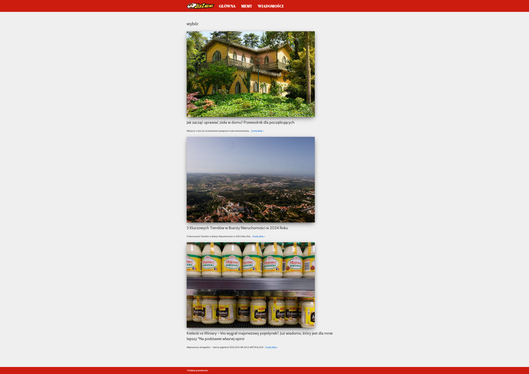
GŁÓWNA (227, 5)
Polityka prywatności (197, 370)
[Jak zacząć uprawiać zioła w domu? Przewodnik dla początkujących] (264, 74)
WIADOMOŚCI (271, 5)
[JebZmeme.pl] (200, 5)
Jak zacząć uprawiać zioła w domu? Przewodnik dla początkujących (241, 122)
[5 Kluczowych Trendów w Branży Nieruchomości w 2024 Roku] (264, 179)
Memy (246, 5)
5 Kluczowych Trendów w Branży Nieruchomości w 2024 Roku (237, 227)
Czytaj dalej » (257, 131)
